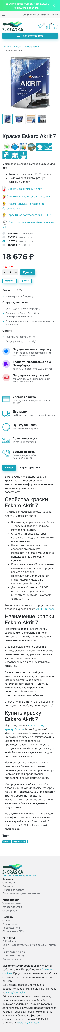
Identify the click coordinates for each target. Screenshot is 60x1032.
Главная (6, 46)
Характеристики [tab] (30, 467)
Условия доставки (12, 906)
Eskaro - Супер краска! (28, 1022)
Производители (11, 927)
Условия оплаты (11, 903)
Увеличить (30, 82)
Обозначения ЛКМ (13, 931)
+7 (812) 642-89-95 (29, 14)
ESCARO (6, 842)
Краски (17, 46)
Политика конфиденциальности (21, 893)
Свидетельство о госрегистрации (28, 196)
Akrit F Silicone (45, 609)
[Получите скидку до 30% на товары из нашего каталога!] (30, 5)
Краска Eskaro (32, 46)
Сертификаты (10, 910)
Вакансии (7, 886)
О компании (9, 882)
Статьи (6, 920)
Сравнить (25, 281)
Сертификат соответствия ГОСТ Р (29, 215)
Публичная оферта (13, 889)
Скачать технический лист (25, 188)
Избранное (10, 281)
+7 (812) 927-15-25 (13, 955)
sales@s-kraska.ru (17, 992)
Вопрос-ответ (10, 924)
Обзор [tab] (9, 467)
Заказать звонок (49, 14)
